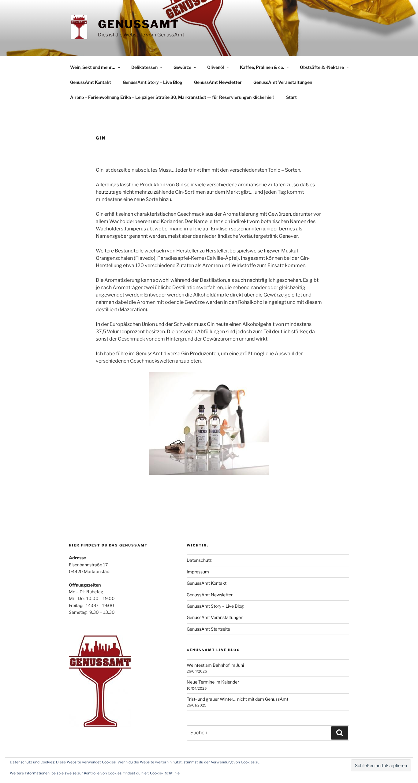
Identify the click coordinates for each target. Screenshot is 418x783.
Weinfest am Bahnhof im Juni (215, 665)
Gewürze (182, 67)
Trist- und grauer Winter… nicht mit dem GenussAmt (237, 699)
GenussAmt (138, 24)
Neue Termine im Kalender (213, 681)
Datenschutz (199, 560)
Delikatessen (144, 67)
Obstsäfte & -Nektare (322, 67)
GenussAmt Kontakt (90, 82)
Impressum (198, 571)
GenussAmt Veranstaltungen (282, 82)
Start (291, 97)
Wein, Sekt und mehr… (92, 67)
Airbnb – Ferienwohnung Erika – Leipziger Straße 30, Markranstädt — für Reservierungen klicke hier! (172, 97)
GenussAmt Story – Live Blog (152, 82)
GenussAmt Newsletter (218, 82)
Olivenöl (215, 67)
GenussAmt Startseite (208, 629)
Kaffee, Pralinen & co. (262, 67)
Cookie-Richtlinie (165, 773)
